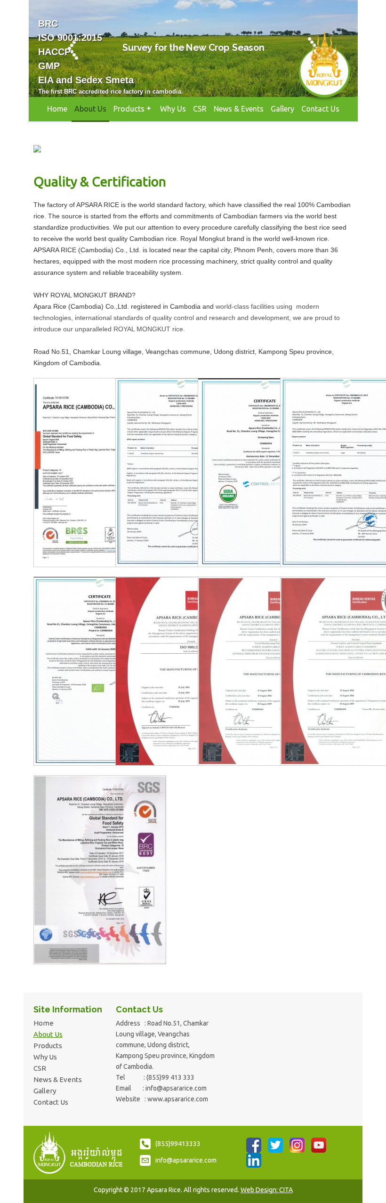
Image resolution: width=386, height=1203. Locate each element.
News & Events (239, 108)
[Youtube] (318, 1145)
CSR (200, 108)
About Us (90, 108)
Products (129, 108)
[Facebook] (253, 1145)
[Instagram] (297, 1145)
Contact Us (320, 108)
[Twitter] (275, 1145)
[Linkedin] (253, 1160)
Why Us (173, 108)
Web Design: (267, 1190)
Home (57, 108)
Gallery (282, 108)
